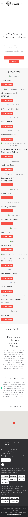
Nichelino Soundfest (9, 219)
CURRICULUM (9, 58)
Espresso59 (14, 512)
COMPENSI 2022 (14, 498)
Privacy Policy (10, 514)
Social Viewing (7, 80)
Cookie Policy (18, 514)
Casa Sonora (6, 287)
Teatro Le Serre (7, 165)
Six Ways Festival (8, 206)
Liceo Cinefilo (6, 122)
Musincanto (6, 232)
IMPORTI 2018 (5, 482)
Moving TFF (6, 245)
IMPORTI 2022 (22, 476)
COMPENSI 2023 (5, 498)
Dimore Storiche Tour (10, 109)
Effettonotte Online (9, 274)
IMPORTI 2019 (21, 479)
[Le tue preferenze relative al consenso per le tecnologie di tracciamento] (1, 387)
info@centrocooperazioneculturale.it (13, 456)
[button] (14, 423)
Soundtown (6, 193)
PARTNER (14, 61)
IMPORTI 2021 (5, 479)
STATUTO (19, 58)
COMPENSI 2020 (14, 501)
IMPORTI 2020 (13, 479)
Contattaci (6, 460)
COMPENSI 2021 (5, 501)
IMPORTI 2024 (5, 476)
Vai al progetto (7, 84)
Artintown (5, 315)
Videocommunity (8, 135)
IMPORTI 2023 (13, 476)
